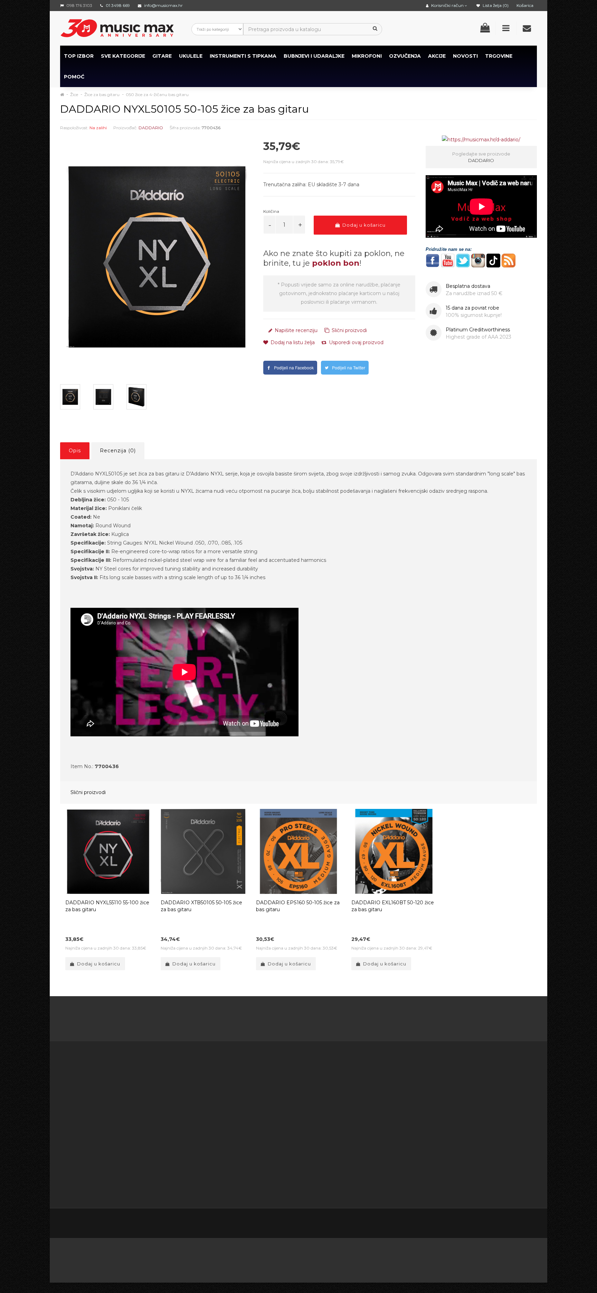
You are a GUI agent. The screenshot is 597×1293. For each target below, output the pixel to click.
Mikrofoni (367, 56)
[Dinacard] (368, 1258)
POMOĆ (74, 77)
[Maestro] (443, 1258)
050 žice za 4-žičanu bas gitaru (157, 94)
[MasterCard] (407, 1258)
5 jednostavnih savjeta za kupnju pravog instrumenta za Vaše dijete (299, 1020)
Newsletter (371, 1107)
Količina (271, 211)
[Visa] (478, 1258)
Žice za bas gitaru (102, 94)
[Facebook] (458, 1224)
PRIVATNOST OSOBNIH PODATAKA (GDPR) (250, 1141)
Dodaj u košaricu (363, 225)
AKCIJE (437, 56)
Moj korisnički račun (313, 1089)
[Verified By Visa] (225, 1258)
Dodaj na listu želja (292, 342)
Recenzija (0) (118, 450)
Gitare (162, 56)
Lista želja (301, 1115)
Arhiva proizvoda (378, 1124)
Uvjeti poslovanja (242, 1098)
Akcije (365, 1098)
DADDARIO (151, 127)
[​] (432, 260)
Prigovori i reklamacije (248, 1158)
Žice (74, 94)
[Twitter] (472, 1224)
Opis (75, 450)
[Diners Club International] (295, 1258)
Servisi (230, 1184)
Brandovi (368, 1081)
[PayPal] (513, 1258)
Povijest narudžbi (310, 1107)
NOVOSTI (465, 56)
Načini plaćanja (240, 1124)
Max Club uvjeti (240, 1176)
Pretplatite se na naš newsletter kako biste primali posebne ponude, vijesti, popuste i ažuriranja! (477, 1089)
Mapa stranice (374, 1115)
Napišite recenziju (295, 330)
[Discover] (329, 1258)
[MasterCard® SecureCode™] (184, 1258)
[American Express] (262, 1258)
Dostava (232, 1089)
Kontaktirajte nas (310, 1081)
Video (102, 1176)
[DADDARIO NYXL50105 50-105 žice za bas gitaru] (156, 256)
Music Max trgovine (246, 1167)
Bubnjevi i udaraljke (314, 56)
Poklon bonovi (375, 1089)
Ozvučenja (405, 56)
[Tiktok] (530, 1223)
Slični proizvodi (348, 330)
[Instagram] (516, 1224)
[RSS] (487, 1224)
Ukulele (190, 56)
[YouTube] (501, 1224)
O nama (81, 1158)
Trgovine (498, 56)
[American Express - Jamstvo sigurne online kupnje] (133, 1258)
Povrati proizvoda (311, 1098)
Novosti (367, 1133)
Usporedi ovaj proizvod (355, 342)
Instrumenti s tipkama (243, 56)
